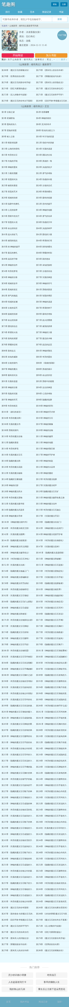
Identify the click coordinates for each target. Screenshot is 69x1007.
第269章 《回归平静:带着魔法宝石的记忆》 (20, 920)
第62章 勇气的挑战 (9, 296)
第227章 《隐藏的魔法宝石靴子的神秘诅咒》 (21, 791)
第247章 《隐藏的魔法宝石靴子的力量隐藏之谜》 (22, 852)
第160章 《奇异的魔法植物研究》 (16, 589)
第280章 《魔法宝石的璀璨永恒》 (16, 70)
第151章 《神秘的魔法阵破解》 (49, 559)
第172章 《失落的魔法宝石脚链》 (16, 626)
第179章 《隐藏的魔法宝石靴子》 (50, 644)
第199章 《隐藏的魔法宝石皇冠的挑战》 (19, 706)
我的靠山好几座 (17, 989)
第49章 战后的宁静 (9, 259)
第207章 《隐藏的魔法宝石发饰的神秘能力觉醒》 (22, 730)
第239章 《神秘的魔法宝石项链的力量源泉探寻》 (22, 828)
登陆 (55, 4)
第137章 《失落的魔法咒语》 (48, 516)
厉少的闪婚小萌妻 (17, 975)
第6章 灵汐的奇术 (43, 124)
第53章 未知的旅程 (44, 265)
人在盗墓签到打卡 (17, 982)
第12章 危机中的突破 (45, 143)
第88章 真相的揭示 (44, 369)
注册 (64, 4)
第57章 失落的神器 (44, 277)
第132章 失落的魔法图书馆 (13, 504)
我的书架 (24, 1002)
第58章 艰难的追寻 (9, 283)
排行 (7, 12)
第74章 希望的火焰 (9, 332)
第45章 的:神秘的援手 (11, 247)
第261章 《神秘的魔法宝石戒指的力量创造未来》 (22, 895)
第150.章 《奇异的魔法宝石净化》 (16, 559)
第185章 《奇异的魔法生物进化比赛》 (52, 663)
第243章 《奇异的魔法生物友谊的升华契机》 (21, 840)
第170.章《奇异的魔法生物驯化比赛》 (18, 620)
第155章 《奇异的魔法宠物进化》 (50, 571)
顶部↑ (60, 1002)
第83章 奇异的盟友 (44, 357)
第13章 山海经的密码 (10, 149)
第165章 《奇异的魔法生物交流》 (50, 602)
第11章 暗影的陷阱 (9, 143)
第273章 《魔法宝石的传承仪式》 (50, 88)
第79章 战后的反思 (44, 345)
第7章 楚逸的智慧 (9, 130)
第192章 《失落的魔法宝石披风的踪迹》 (19, 687)
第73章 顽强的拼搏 (44, 326)
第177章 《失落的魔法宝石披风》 (50, 638)
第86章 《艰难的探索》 (46, 363)
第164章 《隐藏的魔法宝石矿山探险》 (18, 602)
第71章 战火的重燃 (44, 320)
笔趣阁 (8, 4)
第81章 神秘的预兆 (44, 351)
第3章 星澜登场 (8, 118)
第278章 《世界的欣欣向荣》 (14, 76)
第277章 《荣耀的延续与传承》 (49, 76)
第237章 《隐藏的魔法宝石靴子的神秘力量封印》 (22, 822)
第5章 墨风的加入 (9, 124)
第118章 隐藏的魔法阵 (11, 461)
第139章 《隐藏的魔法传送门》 (49, 522)
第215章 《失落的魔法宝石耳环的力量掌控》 (21, 755)
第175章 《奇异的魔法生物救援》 (50, 632)
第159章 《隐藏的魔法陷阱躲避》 (50, 583)
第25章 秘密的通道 (9, 185)
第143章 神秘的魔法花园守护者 (49, 534)
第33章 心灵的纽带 (9, 210)
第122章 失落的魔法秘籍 (12, 473)
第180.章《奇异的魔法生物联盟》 (16, 650)
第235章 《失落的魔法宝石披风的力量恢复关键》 (22, 816)
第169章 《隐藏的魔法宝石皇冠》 (50, 614)
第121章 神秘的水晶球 (45, 467)
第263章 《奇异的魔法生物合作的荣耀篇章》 (21, 901)
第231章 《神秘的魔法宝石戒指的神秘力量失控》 (22, 803)
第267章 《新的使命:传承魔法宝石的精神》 (20, 914)
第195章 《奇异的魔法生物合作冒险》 (18, 693)
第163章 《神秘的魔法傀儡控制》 (50, 595)
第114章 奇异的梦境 (10, 449)
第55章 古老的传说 (44, 271)
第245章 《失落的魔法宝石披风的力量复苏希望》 (22, 846)
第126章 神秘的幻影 (10, 485)
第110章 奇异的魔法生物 (12, 436)
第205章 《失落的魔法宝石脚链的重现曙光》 (21, 724)
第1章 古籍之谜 (8, 112)
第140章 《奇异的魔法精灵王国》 (16, 528)
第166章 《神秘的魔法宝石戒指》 (16, 608)
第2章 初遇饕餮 (42, 112)
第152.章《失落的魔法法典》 (14, 565)
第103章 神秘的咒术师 (45, 412)
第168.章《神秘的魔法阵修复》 (15, 614)
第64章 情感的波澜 (9, 302)
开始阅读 (18, 55)
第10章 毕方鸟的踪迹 (45, 136)
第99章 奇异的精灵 (9, 406)
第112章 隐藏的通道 (10, 442)
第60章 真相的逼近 (9, 289)
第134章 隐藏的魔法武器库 (13, 510)
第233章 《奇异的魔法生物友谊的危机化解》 (21, 810)
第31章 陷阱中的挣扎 (10, 204)
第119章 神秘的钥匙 (44, 461)
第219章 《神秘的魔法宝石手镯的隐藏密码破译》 (22, 767)
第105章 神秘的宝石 (44, 418)
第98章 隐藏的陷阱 (44, 400)
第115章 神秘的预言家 (45, 449)
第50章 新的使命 (43, 259)
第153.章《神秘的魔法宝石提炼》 (50, 565)
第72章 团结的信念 (9, 326)
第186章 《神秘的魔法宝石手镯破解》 (18, 669)
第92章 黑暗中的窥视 (45, 381)
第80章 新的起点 (9, 351)
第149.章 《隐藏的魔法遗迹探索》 (50, 553)
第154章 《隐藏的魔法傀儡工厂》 (16, 571)
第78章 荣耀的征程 (9, 345)
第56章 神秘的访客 (9, 277)
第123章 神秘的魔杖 (44, 473)
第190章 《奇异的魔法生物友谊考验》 (18, 681)
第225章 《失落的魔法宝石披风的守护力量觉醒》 (22, 785)
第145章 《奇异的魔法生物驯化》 (50, 540)
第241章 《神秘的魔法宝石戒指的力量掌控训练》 (22, 834)
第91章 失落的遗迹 (9, 381)
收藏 (20, 12)
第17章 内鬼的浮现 (9, 161)
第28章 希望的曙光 (44, 192)
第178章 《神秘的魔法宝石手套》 (16, 644)
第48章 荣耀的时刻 (44, 253)
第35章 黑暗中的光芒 (10, 216)
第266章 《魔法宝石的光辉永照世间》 (52, 908)
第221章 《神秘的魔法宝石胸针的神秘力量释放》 (22, 773)
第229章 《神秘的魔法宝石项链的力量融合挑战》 (22, 797)
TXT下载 (62, 35)
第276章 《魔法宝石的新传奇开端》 (17, 82)
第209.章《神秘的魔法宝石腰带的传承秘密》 (21, 736)
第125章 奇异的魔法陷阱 (46, 479)
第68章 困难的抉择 (9, 314)
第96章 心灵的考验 (44, 393)
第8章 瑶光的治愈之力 (45, 130)
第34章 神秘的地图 (44, 210)
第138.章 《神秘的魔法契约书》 (15, 522)
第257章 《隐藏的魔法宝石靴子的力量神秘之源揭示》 (24, 883)
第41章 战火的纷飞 (9, 234)
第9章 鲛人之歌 (8, 136)
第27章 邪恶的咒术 (9, 192)
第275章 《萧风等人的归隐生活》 (50, 82)
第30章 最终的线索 (44, 198)
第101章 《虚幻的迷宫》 (12, 412)
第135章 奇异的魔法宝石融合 (48, 510)
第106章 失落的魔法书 (11, 424)
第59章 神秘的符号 (44, 283)
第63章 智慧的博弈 (44, 296)
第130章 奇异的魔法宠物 (12, 497)
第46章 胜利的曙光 (44, 247)
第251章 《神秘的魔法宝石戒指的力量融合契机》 (22, 865)
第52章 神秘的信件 (9, 265)
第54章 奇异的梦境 (9, 271)
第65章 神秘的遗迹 (44, 302)
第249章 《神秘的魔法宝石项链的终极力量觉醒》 (22, 859)
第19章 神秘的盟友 (9, 167)
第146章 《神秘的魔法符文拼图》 (16, 546)
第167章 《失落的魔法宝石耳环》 (50, 608)
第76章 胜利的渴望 (9, 338)
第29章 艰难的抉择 (9, 198)
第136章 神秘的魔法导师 (12, 516)
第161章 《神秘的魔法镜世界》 (49, 589)
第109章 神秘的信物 (44, 430)
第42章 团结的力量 (44, 234)
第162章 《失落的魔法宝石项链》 (16, 595)
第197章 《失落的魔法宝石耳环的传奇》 (19, 699)
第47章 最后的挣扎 (9, 253)
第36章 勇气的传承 (44, 216)
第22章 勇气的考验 (44, 173)
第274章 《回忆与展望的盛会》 (15, 88)
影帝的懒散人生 (52, 982)
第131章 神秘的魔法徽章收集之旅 (50, 497)
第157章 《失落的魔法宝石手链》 (50, 577)
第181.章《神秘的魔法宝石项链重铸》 (52, 650)
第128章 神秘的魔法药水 (12, 491)
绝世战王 (51, 975)
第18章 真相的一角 (44, 161)
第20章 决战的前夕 (44, 167)
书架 (61, 12)
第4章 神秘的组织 (43, 118)
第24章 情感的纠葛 (44, 179)
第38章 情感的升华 (44, 222)
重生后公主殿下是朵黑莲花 (51, 989)
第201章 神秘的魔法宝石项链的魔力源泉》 (20, 712)
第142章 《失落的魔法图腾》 (14, 534)
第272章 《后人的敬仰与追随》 (15, 95)
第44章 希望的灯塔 (44, 240)
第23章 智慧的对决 (9, 179)
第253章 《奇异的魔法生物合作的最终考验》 (21, 871)
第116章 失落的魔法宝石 (12, 455)
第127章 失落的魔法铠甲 (46, 485)
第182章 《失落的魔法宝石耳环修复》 (18, 657)
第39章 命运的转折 (9, 228)
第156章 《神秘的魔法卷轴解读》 (16, 577)
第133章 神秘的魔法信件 (46, 504)
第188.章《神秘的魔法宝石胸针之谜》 (18, 675)
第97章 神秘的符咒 (9, 400)
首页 (8, 1002)
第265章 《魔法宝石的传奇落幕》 (16, 908)
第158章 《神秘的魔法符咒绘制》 (16, 583)
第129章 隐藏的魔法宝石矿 (47, 491)
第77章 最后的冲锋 (44, 338)
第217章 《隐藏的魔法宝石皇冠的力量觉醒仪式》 (22, 761)
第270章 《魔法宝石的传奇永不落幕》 (18, 101)
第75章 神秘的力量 (44, 332)
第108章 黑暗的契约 (10, 430)
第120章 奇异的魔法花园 (12, 467)
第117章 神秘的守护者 (45, 455)
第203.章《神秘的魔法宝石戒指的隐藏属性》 (21, 718)
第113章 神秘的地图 (44, 442)
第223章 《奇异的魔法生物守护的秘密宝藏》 (21, 779)
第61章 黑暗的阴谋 (44, 289)
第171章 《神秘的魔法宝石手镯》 (50, 620)
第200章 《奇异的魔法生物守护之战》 (52, 706)
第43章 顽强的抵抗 (9, 240)
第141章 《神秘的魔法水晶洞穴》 (50, 528)
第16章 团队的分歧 (44, 155)
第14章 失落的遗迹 (44, 149)
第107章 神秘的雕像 (44, 424)
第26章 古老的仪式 (44, 185)
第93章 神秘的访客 (9, 387)
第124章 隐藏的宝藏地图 (12, 479)
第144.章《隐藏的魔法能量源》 (15, 540)
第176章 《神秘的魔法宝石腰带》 (16, 638)
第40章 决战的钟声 (44, 228)
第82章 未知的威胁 (9, 357)
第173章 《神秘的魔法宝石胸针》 (50, 626)
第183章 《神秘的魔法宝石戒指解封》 (52, 657)
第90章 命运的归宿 (44, 375)
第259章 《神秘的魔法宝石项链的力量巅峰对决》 (22, 889)
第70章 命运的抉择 (9, 320)
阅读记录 (46, 12)
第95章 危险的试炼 (9, 393)
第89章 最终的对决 (9, 375)
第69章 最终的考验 (44, 314)
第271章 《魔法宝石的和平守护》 (50, 95)
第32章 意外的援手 (44, 204)
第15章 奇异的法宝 (9, 155)
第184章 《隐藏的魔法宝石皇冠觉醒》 (18, 663)
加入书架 (51, 55)
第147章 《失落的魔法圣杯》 (48, 546)
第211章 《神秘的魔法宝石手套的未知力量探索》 (22, 742)
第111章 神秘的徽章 (44, 436)
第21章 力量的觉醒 (9, 173)
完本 (32, 12)
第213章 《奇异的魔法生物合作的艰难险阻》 (21, 748)
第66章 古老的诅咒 (9, 308)
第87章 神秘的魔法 (9, 369)
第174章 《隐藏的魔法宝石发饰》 (16, 632)
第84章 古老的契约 (9, 363)
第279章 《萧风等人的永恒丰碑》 (50, 70)
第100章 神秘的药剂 (44, 406)
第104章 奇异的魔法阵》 (12, 418)
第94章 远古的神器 (44, 387)
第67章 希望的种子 (44, 308)
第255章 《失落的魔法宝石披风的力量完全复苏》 (22, 877)
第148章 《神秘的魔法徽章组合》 (16, 553)
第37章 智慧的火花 (9, 222)
